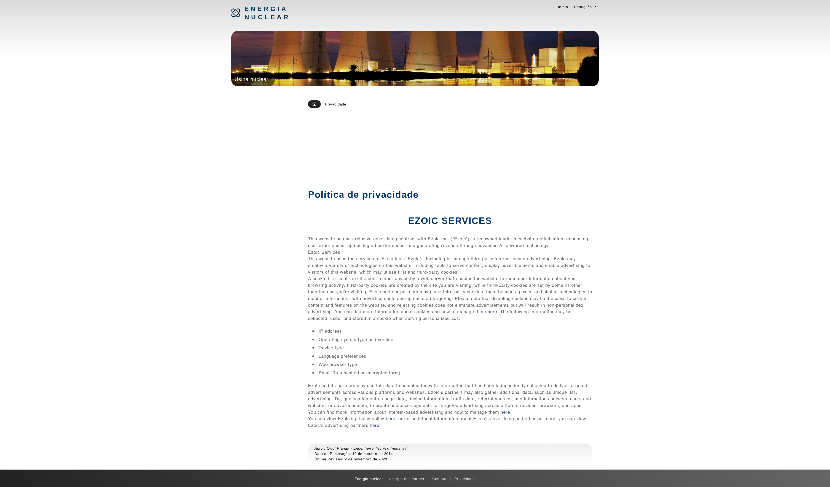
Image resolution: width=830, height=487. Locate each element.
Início (563, 7)
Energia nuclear (267, 13)
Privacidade (465, 479)
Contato (439, 479)
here (492, 311)
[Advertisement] (452, 143)
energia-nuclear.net (406, 479)
